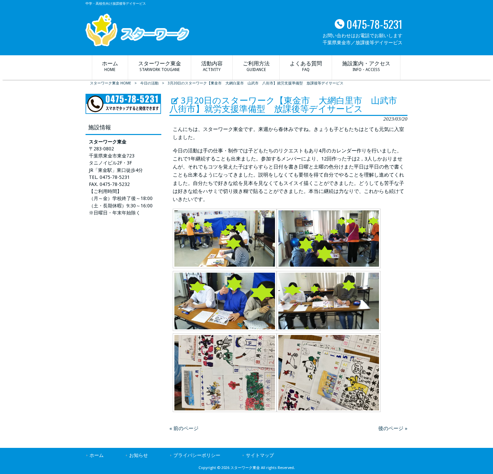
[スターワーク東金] (137, 45)
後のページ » (392, 428)
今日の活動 (149, 83)
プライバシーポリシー (196, 455)
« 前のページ (184, 428)
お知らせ (138, 455)
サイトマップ (260, 455)
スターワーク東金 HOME (110, 83)
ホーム (97, 455)
